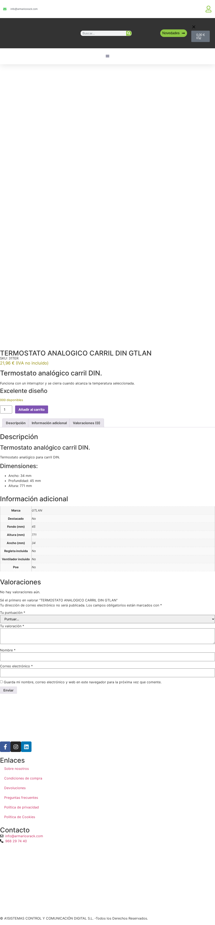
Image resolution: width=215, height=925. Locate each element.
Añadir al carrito (31, 409)
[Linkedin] (26, 746)
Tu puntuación (12, 612)
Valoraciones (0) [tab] (86, 423)
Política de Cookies (19, 817)
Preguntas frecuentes (21, 797)
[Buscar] (128, 33)
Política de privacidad (21, 807)
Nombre (8, 650)
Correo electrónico (16, 666)
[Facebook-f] (5, 746)
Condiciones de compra (23, 778)
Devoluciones (15, 788)
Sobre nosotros (16, 768)
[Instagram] (15, 746)
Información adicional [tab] (49, 423)
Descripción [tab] (16, 423)
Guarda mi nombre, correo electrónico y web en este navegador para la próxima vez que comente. (82, 682)
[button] (107, 56)
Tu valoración (12, 626)
